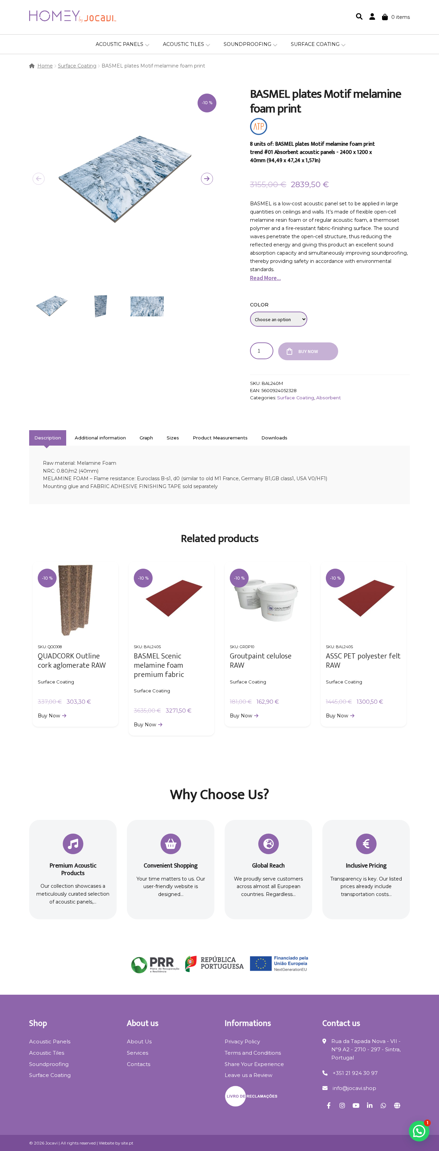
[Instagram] (342, 1105)
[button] (207, 179)
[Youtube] (356, 1105)
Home (45, 66)
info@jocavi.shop (354, 1088)
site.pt (127, 1143)
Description (47, 437)
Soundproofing (247, 44)
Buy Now (308, 351)
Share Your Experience (254, 1064)
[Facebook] (328, 1105)
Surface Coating (315, 44)
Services (137, 1053)
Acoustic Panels (119, 44)
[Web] (397, 1105)
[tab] (47, 438)
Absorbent (328, 397)
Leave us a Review (248, 1075)
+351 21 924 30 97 (355, 1073)
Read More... (265, 278)
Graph (146, 437)
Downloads (274, 437)
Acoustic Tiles (183, 44)
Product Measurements (220, 437)
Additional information (100, 437)
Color (259, 305)
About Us (139, 1041)
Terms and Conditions (253, 1053)
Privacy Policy (242, 1041)
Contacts (138, 1064)
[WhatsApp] (383, 1105)
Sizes (173, 437)
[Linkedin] (370, 1105)
